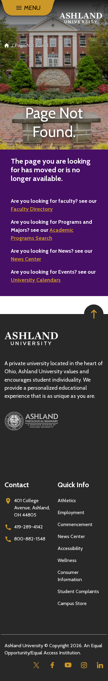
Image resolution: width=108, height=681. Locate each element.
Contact (16, 484)
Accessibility (70, 548)
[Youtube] (68, 665)
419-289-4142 (28, 527)
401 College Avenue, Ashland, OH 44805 (32, 508)
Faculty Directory (32, 209)
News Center (26, 259)
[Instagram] (84, 665)
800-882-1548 (29, 539)
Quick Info (73, 484)
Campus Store (72, 603)
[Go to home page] (80, 18)
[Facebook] (52, 665)
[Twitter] (36, 665)
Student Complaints (78, 591)
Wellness (67, 560)
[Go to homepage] (31, 345)
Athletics (67, 500)
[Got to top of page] (94, 314)
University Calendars (36, 280)
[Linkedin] (100, 665)
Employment (71, 512)
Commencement (75, 524)
